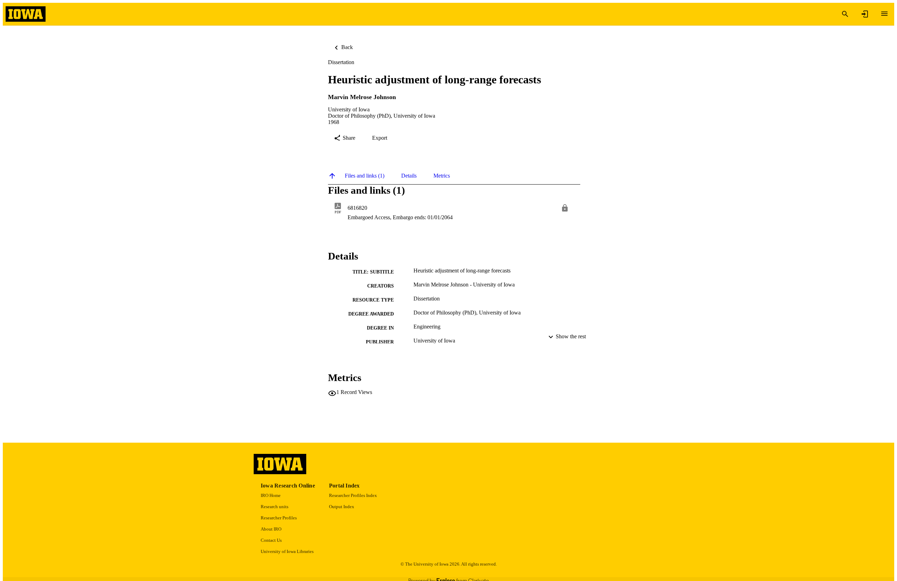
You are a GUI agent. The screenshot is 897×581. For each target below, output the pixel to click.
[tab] (364, 175)
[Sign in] (865, 14)
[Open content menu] (884, 14)
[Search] (845, 14)
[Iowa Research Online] (26, 14)
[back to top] (332, 176)
